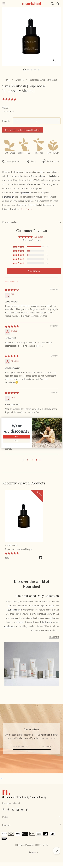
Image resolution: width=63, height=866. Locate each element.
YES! (16, 437)
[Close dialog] (60, 419)
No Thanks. (16, 441)
